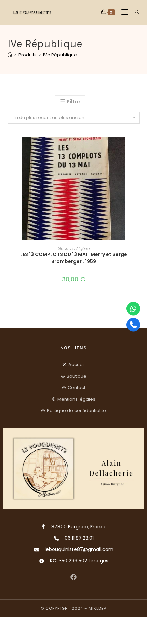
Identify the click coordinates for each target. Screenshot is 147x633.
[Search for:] (134, 12)
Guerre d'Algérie (74, 248)
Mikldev (97, 608)
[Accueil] (10, 54)
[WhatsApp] (133, 308)
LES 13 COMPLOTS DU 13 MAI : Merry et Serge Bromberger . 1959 (73, 258)
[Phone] (133, 324)
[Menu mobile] (123, 12)
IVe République (60, 54)
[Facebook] (74, 577)
